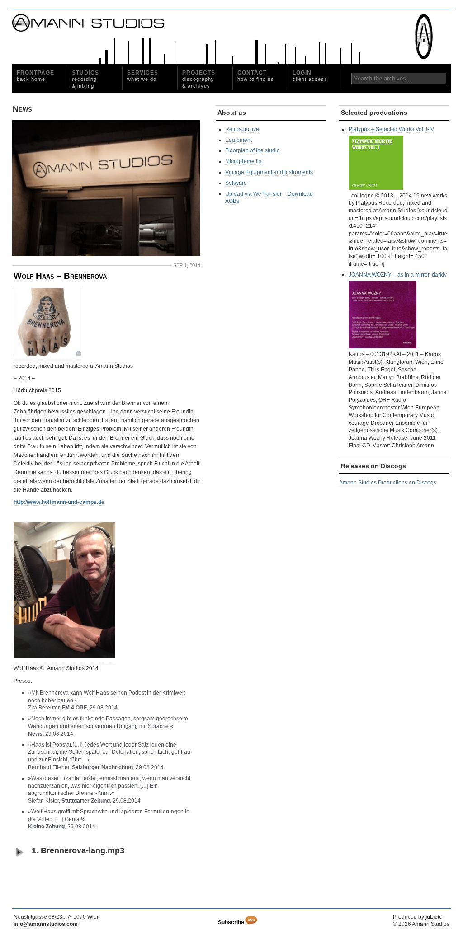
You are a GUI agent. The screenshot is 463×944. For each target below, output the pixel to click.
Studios (85, 79)
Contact (255, 76)
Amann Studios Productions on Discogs (387, 482)
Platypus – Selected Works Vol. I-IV (391, 129)
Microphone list (244, 161)
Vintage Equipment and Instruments (269, 172)
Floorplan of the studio (252, 150)
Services (142, 76)
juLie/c (433, 917)
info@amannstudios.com (46, 924)
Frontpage (35, 76)
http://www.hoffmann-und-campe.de (59, 502)
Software (236, 183)
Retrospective (242, 129)
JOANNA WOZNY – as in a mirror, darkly (398, 275)
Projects (198, 79)
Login (310, 76)
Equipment (238, 140)
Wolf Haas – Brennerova (60, 276)
